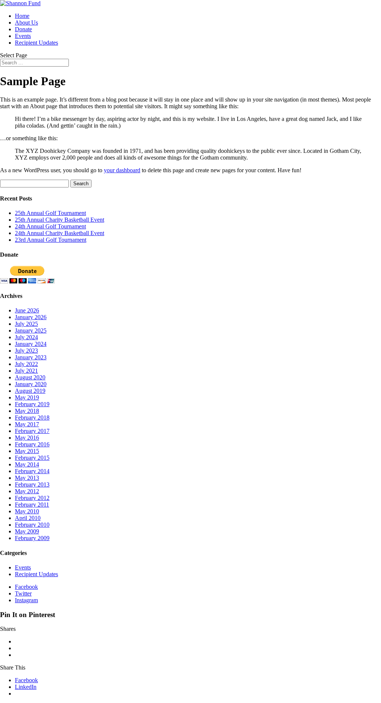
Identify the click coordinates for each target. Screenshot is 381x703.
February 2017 (32, 431)
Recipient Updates (36, 42)
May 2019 (27, 397)
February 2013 (32, 484)
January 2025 (31, 330)
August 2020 (30, 377)
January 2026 (31, 317)
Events (23, 36)
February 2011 (32, 504)
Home (22, 16)
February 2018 (32, 417)
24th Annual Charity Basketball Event (59, 233)
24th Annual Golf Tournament (50, 226)
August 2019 (30, 391)
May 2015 (27, 451)
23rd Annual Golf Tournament (50, 240)
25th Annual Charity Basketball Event (59, 219)
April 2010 (28, 518)
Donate (23, 29)
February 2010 (32, 524)
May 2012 (27, 491)
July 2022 (26, 364)
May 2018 (27, 411)
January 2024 (31, 344)
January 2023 (31, 357)
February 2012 (32, 498)
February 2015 (32, 458)
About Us (26, 22)
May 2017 (27, 424)
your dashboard (122, 170)
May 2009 (27, 531)
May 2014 (27, 464)
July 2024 (26, 337)
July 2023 (26, 350)
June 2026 (27, 310)
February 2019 (32, 404)
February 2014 (32, 471)
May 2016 (27, 437)
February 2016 (32, 444)
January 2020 (31, 384)
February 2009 (32, 538)
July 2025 (26, 324)
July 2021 (26, 370)
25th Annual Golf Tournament (50, 213)
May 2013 (27, 478)
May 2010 (27, 511)
